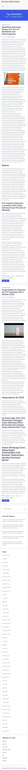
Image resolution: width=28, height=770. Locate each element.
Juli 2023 (4, 680)
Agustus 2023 (5, 677)
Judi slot (4, 760)
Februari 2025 (5, 612)
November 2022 (6, 709)
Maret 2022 (5, 727)
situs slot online (6, 749)
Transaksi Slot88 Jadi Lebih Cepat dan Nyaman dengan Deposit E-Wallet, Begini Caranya (12, 543)
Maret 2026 (5, 566)
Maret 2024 (5, 652)
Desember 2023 (6, 662)
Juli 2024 (4, 637)
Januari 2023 (5, 702)
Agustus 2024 (5, 634)
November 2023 (6, 666)
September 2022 (6, 716)
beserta (13, 495)
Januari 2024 (5, 659)
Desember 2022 (6, 706)
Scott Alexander (10, 36)
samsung (4, 277)
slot (3, 755)
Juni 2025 (4, 598)
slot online (5, 746)
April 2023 (4, 691)
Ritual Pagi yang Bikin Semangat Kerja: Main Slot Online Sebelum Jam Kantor (13, 537)
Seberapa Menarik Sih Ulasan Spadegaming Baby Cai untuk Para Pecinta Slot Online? (13, 532)
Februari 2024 (5, 655)
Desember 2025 (6, 576)
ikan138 (4, 741)
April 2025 (4, 605)
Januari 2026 (5, 573)
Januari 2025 (5, 616)
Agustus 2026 (5, 555)
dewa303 (4, 758)
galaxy (13, 276)
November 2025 (6, 580)
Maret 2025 (5, 609)
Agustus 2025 (5, 591)
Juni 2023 (4, 684)
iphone (3, 497)
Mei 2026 (4, 558)
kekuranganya (9, 497)
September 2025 (6, 587)
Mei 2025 (4, 601)
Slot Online (4, 36)
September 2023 (6, 673)
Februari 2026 (5, 569)
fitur (21, 495)
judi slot (4, 744)
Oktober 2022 (5, 713)
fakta (17, 495)
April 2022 (4, 723)
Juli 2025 (4, 594)
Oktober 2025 (5, 584)
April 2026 (4, 562)
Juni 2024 (4, 641)
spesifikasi (10, 277)
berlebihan (7, 276)
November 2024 (6, 623)
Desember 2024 (6, 619)
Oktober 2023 (5, 670)
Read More (5, 280)
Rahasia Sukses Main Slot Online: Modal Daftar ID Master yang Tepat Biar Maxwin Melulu (14, 520)
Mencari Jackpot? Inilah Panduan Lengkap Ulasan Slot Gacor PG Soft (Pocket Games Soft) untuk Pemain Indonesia (12, 526)
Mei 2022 (4, 720)
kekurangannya (20, 276)
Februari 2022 (5, 731)
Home (6, 16)
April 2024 (4, 648)
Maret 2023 (5, 695)
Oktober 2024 (5, 627)
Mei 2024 (4, 645)
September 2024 (6, 630)
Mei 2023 (4, 688)
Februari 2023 (5, 698)
